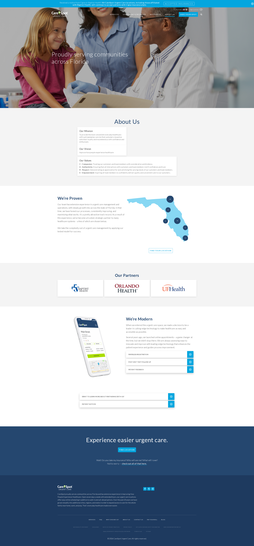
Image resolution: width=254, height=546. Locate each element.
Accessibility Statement (80, 527)
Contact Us (138, 519)
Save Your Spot (188, 14)
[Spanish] (186, 9)
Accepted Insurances (179, 3)
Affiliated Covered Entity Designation (148, 527)
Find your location (160, 250)
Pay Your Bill (152, 519)
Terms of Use (138, 531)
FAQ (100, 519)
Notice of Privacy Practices (111, 527)
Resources (155, 14)
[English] (184, 9)
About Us (170, 14)
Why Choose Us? (112, 519)
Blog (163, 519)
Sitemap (148, 531)
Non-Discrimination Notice (172, 527)
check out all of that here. (134, 463)
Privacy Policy (128, 527)
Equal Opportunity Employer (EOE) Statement (116, 531)
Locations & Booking (134, 14)
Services (114, 14)
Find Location (127, 450)
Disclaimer (95, 527)
